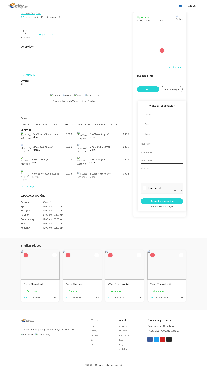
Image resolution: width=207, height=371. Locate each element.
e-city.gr (101, 365)
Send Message (171, 89)
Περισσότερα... (47, 34)
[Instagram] (169, 339)
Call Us (148, 89)
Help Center (124, 335)
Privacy (94, 330)
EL (177, 5)
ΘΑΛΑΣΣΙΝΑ (41, 124)
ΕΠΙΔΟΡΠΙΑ (100, 124)
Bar (60, 17)
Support (94, 340)
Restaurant (51, 17)
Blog (121, 344)
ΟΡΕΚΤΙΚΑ (26, 124)
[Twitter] (156, 339)
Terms (93, 326)
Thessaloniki (37, 284)
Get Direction (174, 67)
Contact (94, 344)
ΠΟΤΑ (114, 124)
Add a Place (124, 349)
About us (123, 326)
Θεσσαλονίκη (28, 13)
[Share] (195, 19)
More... (36, 137)
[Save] (187, 19)
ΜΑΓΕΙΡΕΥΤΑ (84, 124)
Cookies (94, 335)
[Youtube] (162, 339)
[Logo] (18, 5)
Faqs (121, 340)
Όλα (38, 13)
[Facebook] (150, 339)
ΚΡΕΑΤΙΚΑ (68, 124)
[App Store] (27, 334)
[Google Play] (42, 334)
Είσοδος (192, 5)
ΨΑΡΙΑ (55, 124)
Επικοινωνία (124, 330)
